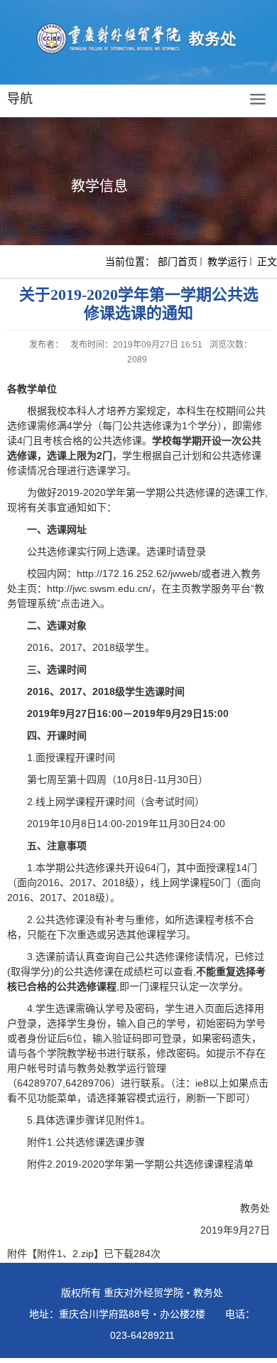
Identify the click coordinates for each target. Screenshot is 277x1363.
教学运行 (227, 261)
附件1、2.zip (65, 1253)
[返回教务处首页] (138, 38)
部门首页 (177, 261)
